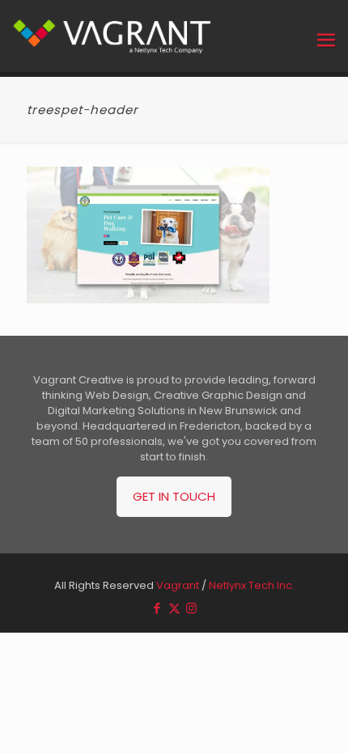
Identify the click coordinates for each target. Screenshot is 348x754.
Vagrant (177, 585)
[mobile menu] (326, 40)
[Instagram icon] (191, 607)
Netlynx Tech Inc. (252, 585)
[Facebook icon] (157, 607)
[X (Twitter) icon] (174, 607)
